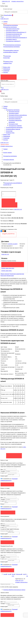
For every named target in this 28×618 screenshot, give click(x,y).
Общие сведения (5, 274)
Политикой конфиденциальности (9, 479)
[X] (5, 231)
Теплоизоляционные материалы (11, 47)
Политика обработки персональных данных (14, 590)
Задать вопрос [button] (8, 512)
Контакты (5, 72)
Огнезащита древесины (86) (13, 36)
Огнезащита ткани (13, 124)
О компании (6, 71)
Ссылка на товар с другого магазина (10, 529)
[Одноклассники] (3, 231)
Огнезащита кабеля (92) (12, 30)
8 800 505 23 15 (5, 254)
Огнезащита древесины (15, 119)
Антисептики (6, 58)
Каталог (5, 23)
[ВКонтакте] (1, 231)
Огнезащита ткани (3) (11, 39)
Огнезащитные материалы (10, 27)
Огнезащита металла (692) (12, 29)
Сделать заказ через (6, 271)
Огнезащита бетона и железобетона (18, 115)
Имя (2, 469)
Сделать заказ (14, 455)
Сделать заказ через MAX (7, 268)
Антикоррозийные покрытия (10, 52)
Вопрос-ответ (6, 67)
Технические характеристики (16, 274)
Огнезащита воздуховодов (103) (14, 34)
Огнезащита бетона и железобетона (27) (16, 32)
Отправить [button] (7, 542)
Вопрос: (2, 504)
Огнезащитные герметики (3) (13, 41)
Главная (5, 22)
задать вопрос (8, 234)
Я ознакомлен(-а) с (9, 479)
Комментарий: (4, 476)
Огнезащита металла (14, 112)
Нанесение (3, 276)
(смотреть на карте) (12, 244)
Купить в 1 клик (9, 204)
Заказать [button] (7, 484)
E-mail (2, 473)
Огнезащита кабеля (14, 113)
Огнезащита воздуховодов (15, 117)
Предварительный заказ (12, 264)
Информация (6, 69)
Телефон (3, 471)
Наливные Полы (7, 63)
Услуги (24, 574)
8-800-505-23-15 (18, 209)
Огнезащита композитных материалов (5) (16, 38)
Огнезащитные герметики (15, 126)
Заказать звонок (8, 76)
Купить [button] (8, 200)
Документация (10, 276)
